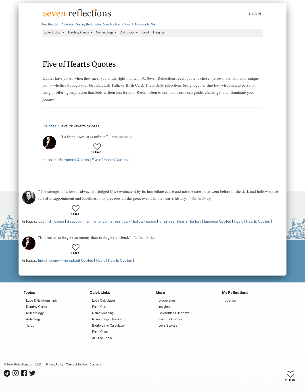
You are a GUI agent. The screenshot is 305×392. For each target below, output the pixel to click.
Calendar (67, 24)
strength (101, 221)
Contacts (95, 364)
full (49, 221)
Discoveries (167, 300)
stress (115, 221)
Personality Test (145, 24)
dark (126, 221)
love (41, 221)
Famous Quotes (170, 319)
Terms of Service (76, 364)
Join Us (230, 300)
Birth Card (99, 307)
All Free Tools (102, 338)
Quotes (50, 126)
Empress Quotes (217, 221)
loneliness (167, 221)
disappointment (79, 221)
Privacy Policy (54, 364)
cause (59, 221)
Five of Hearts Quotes (110, 160)
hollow (138, 221)
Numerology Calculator (109, 319)
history (195, 221)
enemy (54, 260)
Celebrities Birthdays (174, 313)
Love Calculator (103, 300)
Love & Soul (53, 32)
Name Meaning (103, 313)
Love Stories (168, 325)
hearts (182, 221)
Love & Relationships (41, 300)
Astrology (128, 32)
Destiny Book (84, 24)
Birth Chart (100, 332)
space (151, 221)
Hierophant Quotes (73, 160)
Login (255, 14)
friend (42, 260)
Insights (159, 32)
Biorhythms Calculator (108, 325)
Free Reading (50, 24)
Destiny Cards (79, 32)
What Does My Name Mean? (114, 24)
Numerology (105, 32)
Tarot (145, 32)
